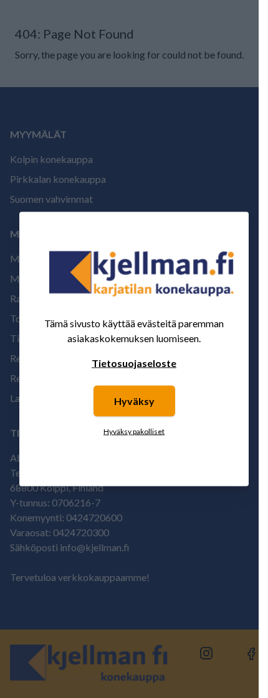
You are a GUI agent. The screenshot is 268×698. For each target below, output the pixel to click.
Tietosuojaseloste (134, 363)
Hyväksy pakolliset (134, 431)
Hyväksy (134, 401)
